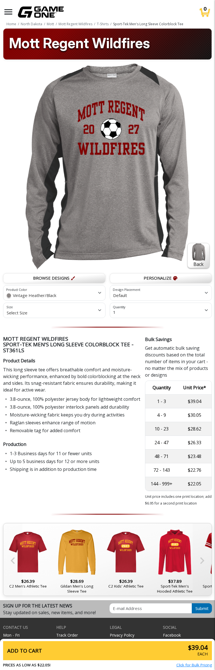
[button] (8, 12)
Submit (202, 608)
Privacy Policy (122, 635)
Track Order (67, 635)
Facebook (172, 635)
